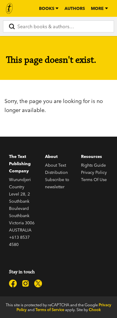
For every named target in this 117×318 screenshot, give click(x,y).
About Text (55, 165)
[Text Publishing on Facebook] (13, 283)
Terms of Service (49, 309)
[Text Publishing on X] (38, 283)
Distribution (56, 172)
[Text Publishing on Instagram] (25, 283)
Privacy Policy (94, 172)
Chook (95, 309)
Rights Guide (93, 165)
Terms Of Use (94, 179)
